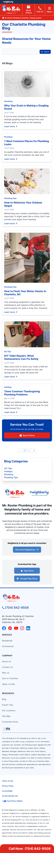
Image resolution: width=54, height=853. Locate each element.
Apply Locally (8, 684)
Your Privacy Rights (14, 801)
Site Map (6, 716)
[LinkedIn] (28, 628)
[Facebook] (4, 628)
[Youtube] (16, 628)
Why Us (5, 672)
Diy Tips (7, 351)
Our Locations (8, 710)
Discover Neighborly (25, 549)
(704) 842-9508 (17, 607)
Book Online (28, 11)
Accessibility (7, 791)
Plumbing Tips (10, 198)
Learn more (9, 126)
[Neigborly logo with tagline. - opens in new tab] (40, 493)
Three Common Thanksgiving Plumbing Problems (22, 393)
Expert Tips (7, 705)
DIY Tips (8, 468)
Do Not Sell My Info (10, 796)
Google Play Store (28, 578)
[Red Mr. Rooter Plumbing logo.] (27, 597)
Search (46, 52)
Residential (7, 640)
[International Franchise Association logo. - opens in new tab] (6, 729)
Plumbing (8, 101)
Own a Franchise (10, 678)
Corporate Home (10, 721)
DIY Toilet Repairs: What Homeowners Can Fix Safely (21, 357)
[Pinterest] (10, 628)
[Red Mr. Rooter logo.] (14, 493)
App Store (29, 570)
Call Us (40, 11)
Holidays (8, 387)
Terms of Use (7, 781)
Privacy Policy (8, 786)
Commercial (7, 646)
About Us (6, 661)
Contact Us (7, 667)
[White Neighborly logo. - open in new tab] (8, 2)
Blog (4, 699)
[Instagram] (22, 628)
